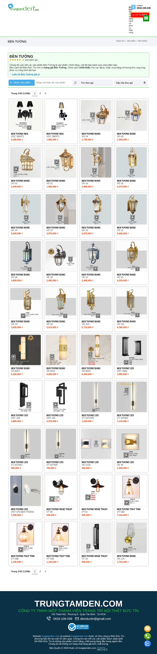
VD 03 (120, 136)
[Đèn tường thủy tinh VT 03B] (25, 538)
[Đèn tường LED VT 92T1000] (96, 397)
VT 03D (121, 512)
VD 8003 (86, 371)
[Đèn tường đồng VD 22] (61, 209)
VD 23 (85, 230)
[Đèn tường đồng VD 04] (96, 115)
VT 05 (49, 512)
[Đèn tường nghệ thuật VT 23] (96, 538)
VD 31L (120, 324)
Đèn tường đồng (91, 134)
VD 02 (14, 183)
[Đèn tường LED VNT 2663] (131, 350)
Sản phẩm (131, 41)
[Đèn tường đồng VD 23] (96, 209)
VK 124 (120, 558)
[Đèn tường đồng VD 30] (61, 303)
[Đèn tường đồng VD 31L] (131, 303)
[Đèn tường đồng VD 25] (131, 162)
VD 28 (49, 277)
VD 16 (85, 183)
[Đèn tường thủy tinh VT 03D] (131, 491)
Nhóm (22, 82)
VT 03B (15, 558)
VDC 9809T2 (17, 136)
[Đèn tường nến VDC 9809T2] (25, 115)
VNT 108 (15, 418)
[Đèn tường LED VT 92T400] (61, 444)
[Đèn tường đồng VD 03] (131, 115)
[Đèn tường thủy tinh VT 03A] (61, 538)
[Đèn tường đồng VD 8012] (61, 350)
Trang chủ (120, 41)
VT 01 (85, 512)
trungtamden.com (50, 636)
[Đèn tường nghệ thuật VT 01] (96, 491)
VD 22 (49, 230)
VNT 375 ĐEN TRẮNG (22, 512)
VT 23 (85, 558)
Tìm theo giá (87, 83)
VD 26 (14, 277)
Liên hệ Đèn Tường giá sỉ (26, 74)
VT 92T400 (51, 465)
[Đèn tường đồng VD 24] (25, 209)
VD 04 (85, 136)
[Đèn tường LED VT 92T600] (25, 444)
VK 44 (120, 465)
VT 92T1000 (88, 418)
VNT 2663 (122, 371)
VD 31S (86, 324)
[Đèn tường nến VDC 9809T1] (61, 115)
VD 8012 (50, 371)
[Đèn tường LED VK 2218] (96, 444)
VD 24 (14, 230)
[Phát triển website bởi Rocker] (102, 646)
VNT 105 (50, 418)
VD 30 (49, 324)
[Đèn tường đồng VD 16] (96, 162)
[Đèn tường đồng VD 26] (25, 256)
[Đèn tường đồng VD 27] (96, 256)
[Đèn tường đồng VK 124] (131, 538)
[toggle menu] (146, 18)
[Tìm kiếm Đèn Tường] (75, 83)
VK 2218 (86, 465)
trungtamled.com (79, 636)
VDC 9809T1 (52, 136)
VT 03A (50, 558)
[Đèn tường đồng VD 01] (61, 162)
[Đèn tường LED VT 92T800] (131, 397)
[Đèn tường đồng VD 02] (25, 162)
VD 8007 (15, 371)
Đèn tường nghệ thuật (59, 509)
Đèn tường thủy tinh (128, 509)
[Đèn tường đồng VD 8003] (96, 350)
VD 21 (120, 230)
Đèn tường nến (19, 134)
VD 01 (49, 183)
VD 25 (120, 183)
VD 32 (120, 277)
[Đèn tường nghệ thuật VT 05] (61, 491)
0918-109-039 (63, 618)
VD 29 (14, 324)
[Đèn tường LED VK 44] (131, 444)
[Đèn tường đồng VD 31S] (96, 303)
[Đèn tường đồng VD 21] (131, 209)
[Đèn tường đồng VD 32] (131, 256)
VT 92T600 (16, 465)
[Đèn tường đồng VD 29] (25, 303)
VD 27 (85, 277)
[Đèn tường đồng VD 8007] (25, 350)
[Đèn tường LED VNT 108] (25, 397)
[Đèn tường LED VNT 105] (61, 397)
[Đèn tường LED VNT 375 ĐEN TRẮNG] (25, 491)
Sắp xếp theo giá (124, 83)
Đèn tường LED (125, 368)
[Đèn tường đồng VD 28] (61, 256)
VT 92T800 (122, 418)
